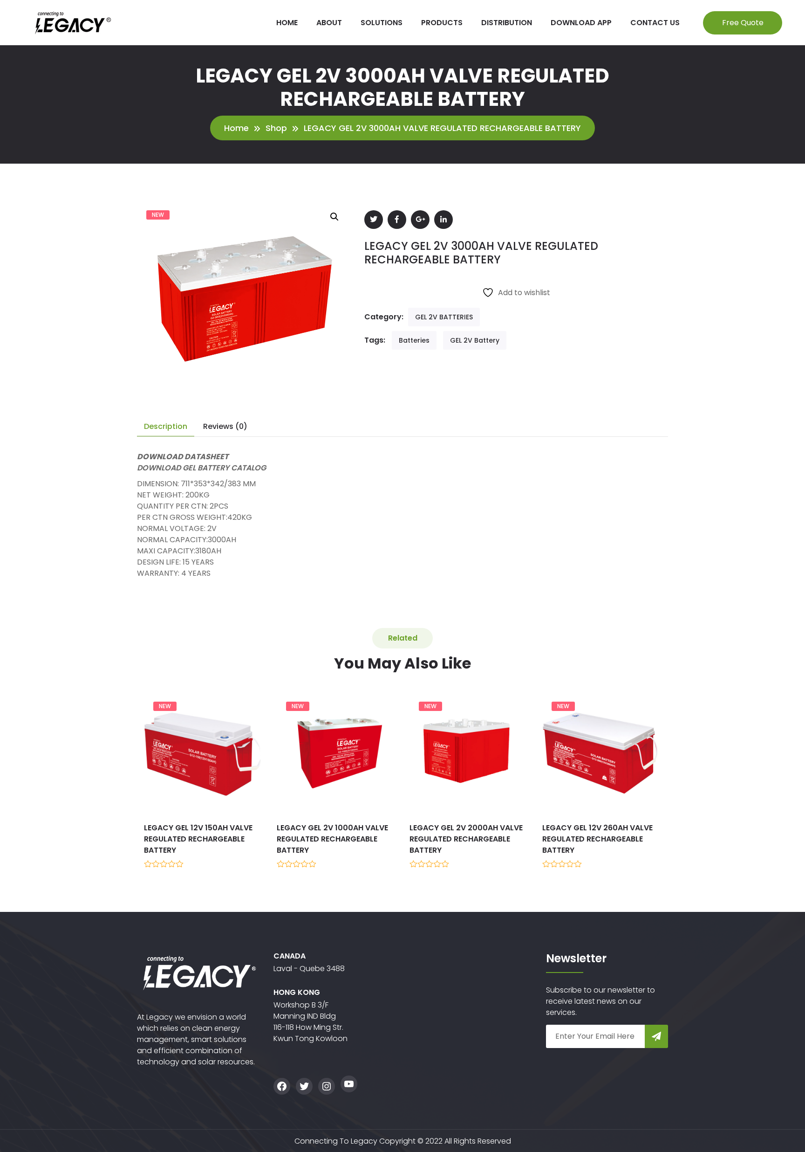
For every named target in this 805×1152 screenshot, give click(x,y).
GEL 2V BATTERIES (444, 317)
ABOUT (329, 22)
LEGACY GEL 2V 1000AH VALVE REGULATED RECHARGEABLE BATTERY (332, 838)
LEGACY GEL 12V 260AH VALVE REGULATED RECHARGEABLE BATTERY (597, 838)
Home (236, 128)
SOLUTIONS (381, 22)
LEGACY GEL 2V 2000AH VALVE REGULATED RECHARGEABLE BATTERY (466, 838)
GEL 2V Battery (474, 340)
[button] (334, 216)
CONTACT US (655, 22)
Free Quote (743, 22)
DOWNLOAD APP (581, 22)
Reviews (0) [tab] (225, 426)
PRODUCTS (442, 22)
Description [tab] (165, 426)
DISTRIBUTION (506, 22)
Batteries (414, 340)
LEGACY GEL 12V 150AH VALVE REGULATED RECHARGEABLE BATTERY (198, 838)
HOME (287, 22)
